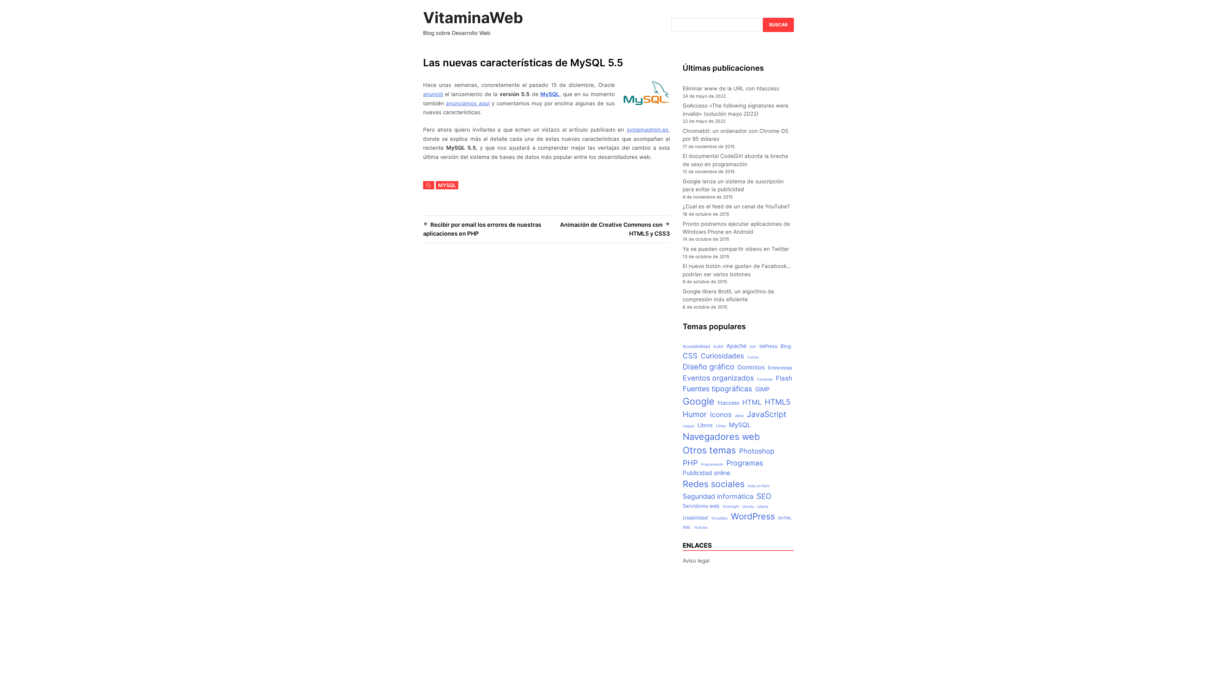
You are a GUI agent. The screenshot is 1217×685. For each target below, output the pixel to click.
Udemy (763, 507)
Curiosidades (722, 356)
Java (739, 415)
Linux (721, 425)
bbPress (768, 346)
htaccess (728, 403)
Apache (736, 345)
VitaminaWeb (473, 17)
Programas (744, 463)
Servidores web (701, 506)
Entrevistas (780, 368)
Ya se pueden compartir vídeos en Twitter (736, 249)
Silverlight (731, 507)
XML (687, 527)
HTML (752, 402)
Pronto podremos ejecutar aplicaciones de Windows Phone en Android (736, 228)
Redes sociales (713, 484)
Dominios (751, 367)
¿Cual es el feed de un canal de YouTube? (736, 206)
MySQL (549, 94)
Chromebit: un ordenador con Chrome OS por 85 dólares (736, 135)
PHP (690, 462)
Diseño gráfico (708, 366)
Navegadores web (721, 436)
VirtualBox (719, 518)
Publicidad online (706, 473)
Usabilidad (695, 518)
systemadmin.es (647, 130)
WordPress (753, 516)
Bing (786, 346)
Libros (705, 425)
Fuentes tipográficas (717, 388)
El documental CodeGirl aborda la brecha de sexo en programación (735, 160)
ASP (753, 347)
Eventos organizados (718, 378)
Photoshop (756, 451)
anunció (433, 94)
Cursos (753, 357)
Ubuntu (748, 507)
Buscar (778, 24)
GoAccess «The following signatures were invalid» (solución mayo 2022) (736, 109)
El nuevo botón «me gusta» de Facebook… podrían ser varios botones (737, 270)
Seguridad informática (718, 496)
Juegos (688, 426)
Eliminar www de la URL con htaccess (731, 88)
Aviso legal (696, 561)
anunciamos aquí (467, 103)
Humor (695, 414)
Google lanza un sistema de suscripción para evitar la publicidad (733, 185)
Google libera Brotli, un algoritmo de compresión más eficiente (728, 295)
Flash (784, 378)
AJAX (718, 346)
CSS (690, 355)
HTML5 (778, 402)
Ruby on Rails (758, 486)
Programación (712, 464)
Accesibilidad (696, 346)
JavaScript (766, 414)
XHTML (785, 518)
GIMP (762, 389)
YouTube (700, 527)
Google (698, 401)
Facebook (765, 379)
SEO (764, 496)
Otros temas (709, 450)
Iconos (720, 414)
